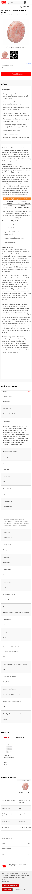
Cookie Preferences (14, 866)
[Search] (25, 2)
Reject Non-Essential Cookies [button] (10, 885)
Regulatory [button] (7, 849)
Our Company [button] (7, 838)
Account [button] (26, 7)
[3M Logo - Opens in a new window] (3, 2)
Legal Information (13, 864)
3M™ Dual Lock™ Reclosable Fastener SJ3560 (9, 757)
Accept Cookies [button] (7, 889)
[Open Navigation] (29, 2)
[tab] (6, 738)
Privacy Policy (22, 864)
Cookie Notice (6, 881)
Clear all (28, 63)
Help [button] (4, 854)
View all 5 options (17, 74)
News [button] (4, 843)
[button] (19, 889)
